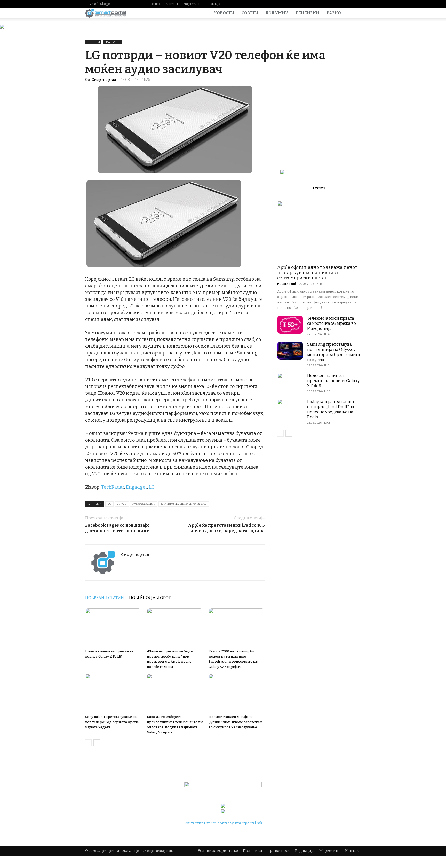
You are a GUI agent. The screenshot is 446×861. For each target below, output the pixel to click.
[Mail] (340, 4)
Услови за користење (218, 851)
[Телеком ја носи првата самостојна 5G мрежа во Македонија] (290, 325)
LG (152, 487)
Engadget (136, 487)
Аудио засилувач (143, 503)
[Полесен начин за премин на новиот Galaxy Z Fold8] (113, 627)
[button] (354, 13)
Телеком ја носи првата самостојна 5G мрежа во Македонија (331, 323)
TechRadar (112, 487)
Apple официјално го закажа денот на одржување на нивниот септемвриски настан (317, 273)
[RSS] (349, 4)
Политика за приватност (266, 851)
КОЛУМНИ (277, 13)
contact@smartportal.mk (240, 823)
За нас (156, 4)
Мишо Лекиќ (286, 284)
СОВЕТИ (250, 13)
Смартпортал (104, 79)
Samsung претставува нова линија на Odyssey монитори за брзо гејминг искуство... (334, 352)
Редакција (212, 4)
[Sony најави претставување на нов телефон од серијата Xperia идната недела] (113, 693)
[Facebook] (324, 4)
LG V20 (122, 503)
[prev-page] (88, 742)
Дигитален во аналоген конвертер (183, 503)
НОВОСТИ (223, 13)
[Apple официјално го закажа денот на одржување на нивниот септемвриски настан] (319, 231)
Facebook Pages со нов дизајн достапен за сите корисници (117, 528)
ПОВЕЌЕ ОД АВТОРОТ (150, 597)
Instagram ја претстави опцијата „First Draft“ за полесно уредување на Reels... (330, 409)
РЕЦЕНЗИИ (307, 13)
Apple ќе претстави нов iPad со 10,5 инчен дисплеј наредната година (226, 528)
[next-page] (96, 742)
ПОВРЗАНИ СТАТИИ (104, 597)
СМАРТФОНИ (112, 42)
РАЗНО (333, 13)
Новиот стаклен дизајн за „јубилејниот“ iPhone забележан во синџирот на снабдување (235, 722)
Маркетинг (191, 4)
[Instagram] (332, 4)
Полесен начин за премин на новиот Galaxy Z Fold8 (333, 380)
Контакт (171, 4)
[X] (357, 4)
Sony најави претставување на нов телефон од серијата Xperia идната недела (112, 722)
